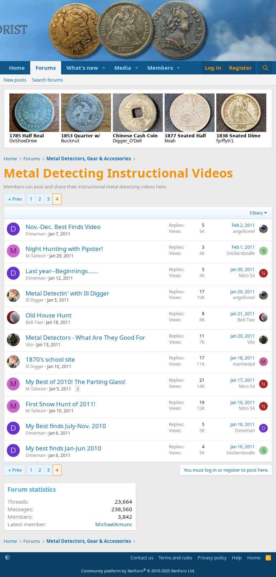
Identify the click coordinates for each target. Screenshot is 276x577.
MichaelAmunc (113, 524)
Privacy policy (212, 557)
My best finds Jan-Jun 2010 (63, 448)
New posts (15, 80)
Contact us (141, 557)
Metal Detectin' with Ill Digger (67, 293)
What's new (82, 67)
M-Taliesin (36, 256)
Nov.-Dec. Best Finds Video (63, 227)
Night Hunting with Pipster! (64, 248)
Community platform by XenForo (138, 570)
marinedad (244, 364)
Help (237, 557)
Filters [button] (256, 213)
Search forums (47, 80)
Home (17, 67)
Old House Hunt (49, 315)
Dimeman (35, 234)
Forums (46, 67)
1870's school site (50, 359)
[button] (104, 67)
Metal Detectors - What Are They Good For (85, 337)
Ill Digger (35, 300)
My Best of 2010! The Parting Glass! (76, 381)
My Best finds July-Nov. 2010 (66, 426)
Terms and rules (175, 557)
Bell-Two (34, 322)
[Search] (265, 67)
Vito (29, 345)
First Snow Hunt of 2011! (61, 404)
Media (122, 67)
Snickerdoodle (240, 253)
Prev (17, 199)
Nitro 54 (247, 276)
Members (160, 67)
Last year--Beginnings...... (62, 271)
